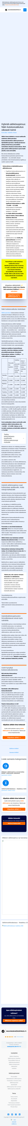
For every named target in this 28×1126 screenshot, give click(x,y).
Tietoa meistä (14, 1096)
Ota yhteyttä (14, 1098)
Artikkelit (10, 132)
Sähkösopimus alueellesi (14, 1058)
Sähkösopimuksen (6, 312)
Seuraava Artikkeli (14, 752)
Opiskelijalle (14, 1084)
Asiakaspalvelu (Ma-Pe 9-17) (14, 1046)
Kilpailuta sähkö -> (14, 737)
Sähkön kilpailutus (14, 1056)
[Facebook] (8, 1114)
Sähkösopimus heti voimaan (14, 1086)
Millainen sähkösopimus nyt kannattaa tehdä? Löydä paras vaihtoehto (12, 772)
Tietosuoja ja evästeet (14, 1102)
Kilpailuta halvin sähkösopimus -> (14, 295)
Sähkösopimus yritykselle (14, 1088)
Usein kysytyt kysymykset (14, 1104)
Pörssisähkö (14, 1076)
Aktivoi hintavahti (14, 823)
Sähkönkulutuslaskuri (14, 1062)
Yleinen (15, 132)
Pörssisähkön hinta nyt (14, 1060)
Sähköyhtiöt (14, 1066)
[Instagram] (16, 1114)
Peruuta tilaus (14, 1106)
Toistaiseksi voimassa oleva (14, 1080)
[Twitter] (12, 1114)
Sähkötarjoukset (14, 1082)
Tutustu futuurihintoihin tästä (12, 4)
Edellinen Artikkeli (14, 748)
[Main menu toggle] (25, 9)
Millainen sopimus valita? (14, 1020)
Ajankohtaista (4, 775)
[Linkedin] (20, 1114)
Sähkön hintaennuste (14, 1064)
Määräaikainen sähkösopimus (14, 1078)
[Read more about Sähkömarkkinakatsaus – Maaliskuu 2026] (14, 782)
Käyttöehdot (14, 1100)
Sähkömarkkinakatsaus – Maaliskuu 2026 (13, 789)
